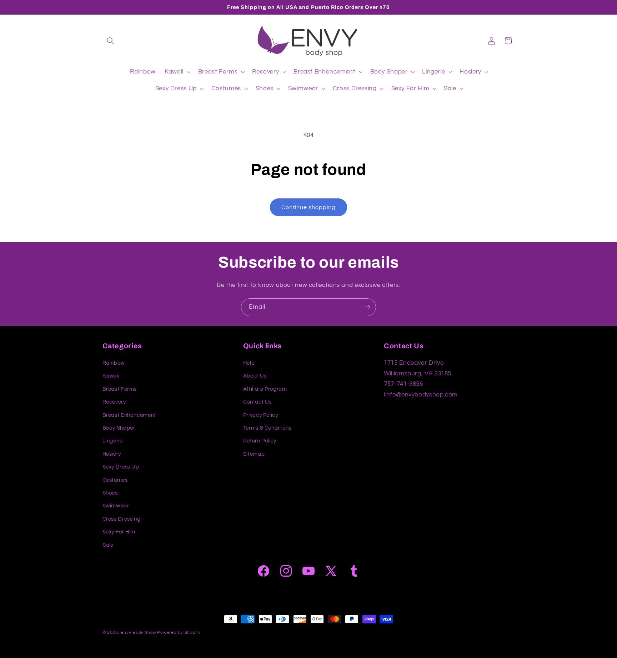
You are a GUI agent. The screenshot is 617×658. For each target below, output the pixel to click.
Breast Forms (119, 389)
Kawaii (111, 376)
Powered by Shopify (178, 632)
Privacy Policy (260, 415)
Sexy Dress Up (120, 467)
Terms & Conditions (267, 428)
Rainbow (113, 363)
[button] (110, 40)
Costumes (115, 480)
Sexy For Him (119, 532)
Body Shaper (118, 428)
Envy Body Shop (138, 632)
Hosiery (111, 454)
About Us (255, 376)
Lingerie (112, 441)
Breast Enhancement (129, 415)
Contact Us (257, 402)
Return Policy (259, 441)
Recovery (114, 402)
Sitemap (254, 454)
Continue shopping (308, 207)
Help (249, 363)
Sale (108, 545)
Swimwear (115, 506)
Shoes (110, 493)
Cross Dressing (121, 519)
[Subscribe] (367, 307)
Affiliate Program (265, 389)
